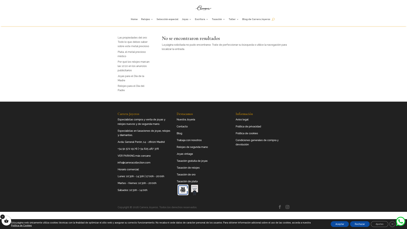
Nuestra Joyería (186, 119)
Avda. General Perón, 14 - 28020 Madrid (141, 141)
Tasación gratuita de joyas (192, 160)
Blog (179, 133)
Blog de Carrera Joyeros (256, 19)
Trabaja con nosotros (189, 140)
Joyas (185, 19)
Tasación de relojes (188, 167)
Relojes (145, 19)
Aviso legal (242, 119)
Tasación (217, 19)
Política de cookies (247, 133)
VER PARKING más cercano (134, 155)
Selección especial (167, 19)
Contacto (182, 126)
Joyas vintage (185, 153)
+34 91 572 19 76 (127, 148)
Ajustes (379, 224)
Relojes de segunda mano (192, 147)
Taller (232, 19)
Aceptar (339, 224)
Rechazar (360, 224)
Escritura (200, 19)
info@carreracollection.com (134, 162)
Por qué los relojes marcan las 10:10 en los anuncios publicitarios (133, 66)
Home (134, 19)
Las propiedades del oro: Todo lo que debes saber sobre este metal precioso (133, 42)
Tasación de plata (187, 181)
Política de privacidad (248, 126)
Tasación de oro (186, 174)
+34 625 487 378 (149, 148)
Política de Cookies (21, 225)
